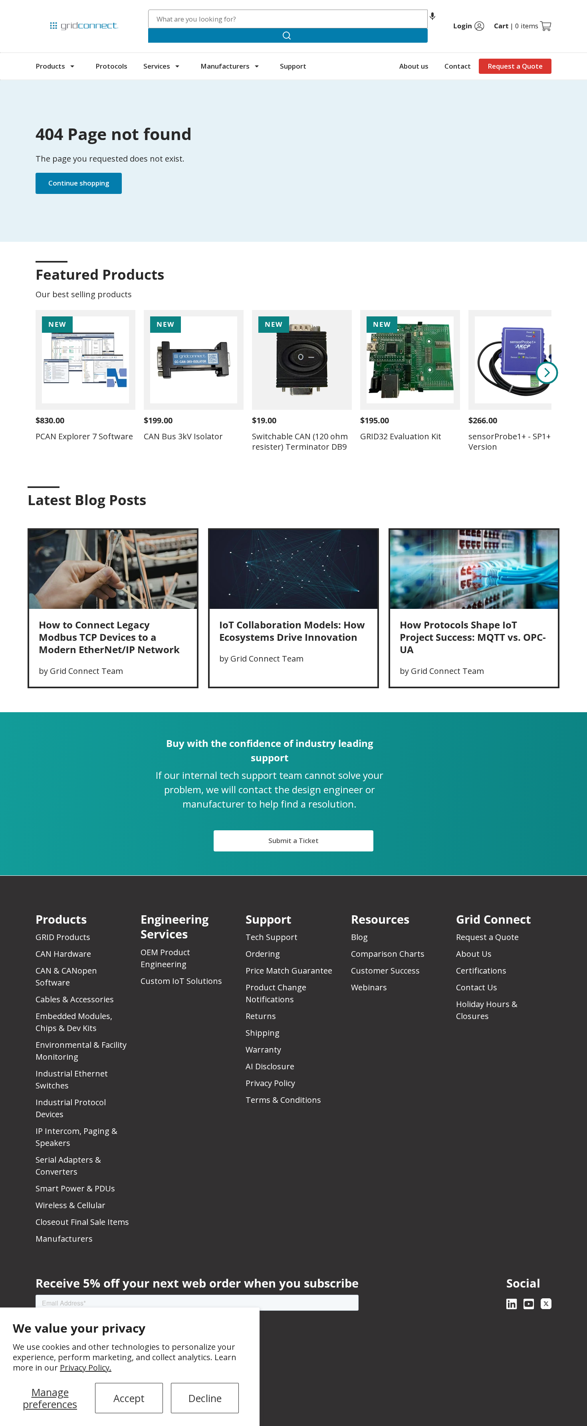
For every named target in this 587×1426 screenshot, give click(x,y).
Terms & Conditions (283, 1099)
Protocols (111, 66)
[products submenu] (72, 66)
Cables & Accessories (75, 999)
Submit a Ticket (293, 840)
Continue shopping (78, 183)
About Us (474, 953)
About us (413, 66)
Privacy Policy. (85, 1367)
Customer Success (385, 970)
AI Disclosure (270, 1066)
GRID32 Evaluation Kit (400, 436)
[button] (432, 19)
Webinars (369, 987)
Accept (129, 1398)
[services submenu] (177, 66)
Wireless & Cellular (70, 1205)
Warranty (263, 1049)
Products (50, 66)
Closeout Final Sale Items (82, 1222)
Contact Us (476, 987)
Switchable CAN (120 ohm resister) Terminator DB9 (300, 441)
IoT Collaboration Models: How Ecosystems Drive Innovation (292, 631)
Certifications (481, 970)
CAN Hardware (63, 953)
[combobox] (288, 19)
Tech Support (271, 937)
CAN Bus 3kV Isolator (183, 436)
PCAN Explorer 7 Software (84, 436)
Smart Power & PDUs (75, 1188)
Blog (359, 937)
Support (293, 66)
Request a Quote (515, 66)
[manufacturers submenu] (257, 66)
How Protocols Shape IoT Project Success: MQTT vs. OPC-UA (473, 637)
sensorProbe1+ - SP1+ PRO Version (518, 441)
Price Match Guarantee (289, 970)
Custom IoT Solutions (181, 981)
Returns (261, 1016)
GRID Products (63, 937)
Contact (457, 66)
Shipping (263, 1032)
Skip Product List (60, 255)
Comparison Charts (387, 953)
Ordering (263, 953)
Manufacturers (225, 66)
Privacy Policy (270, 1083)
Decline (205, 1398)
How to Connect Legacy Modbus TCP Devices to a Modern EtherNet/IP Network (109, 637)
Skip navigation (52, 9)
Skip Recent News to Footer (70, 516)
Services (156, 66)
